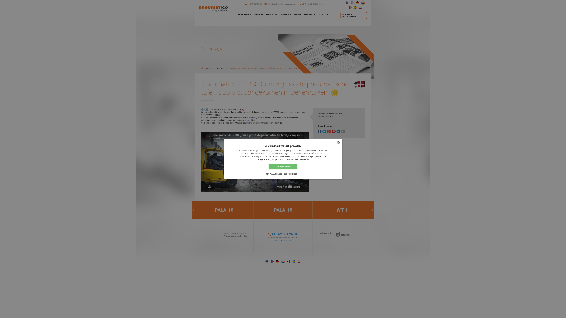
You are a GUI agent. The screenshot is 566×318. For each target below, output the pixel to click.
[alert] (283, 159)
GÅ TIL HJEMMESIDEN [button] (283, 166)
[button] (283, 173)
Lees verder (304, 159)
